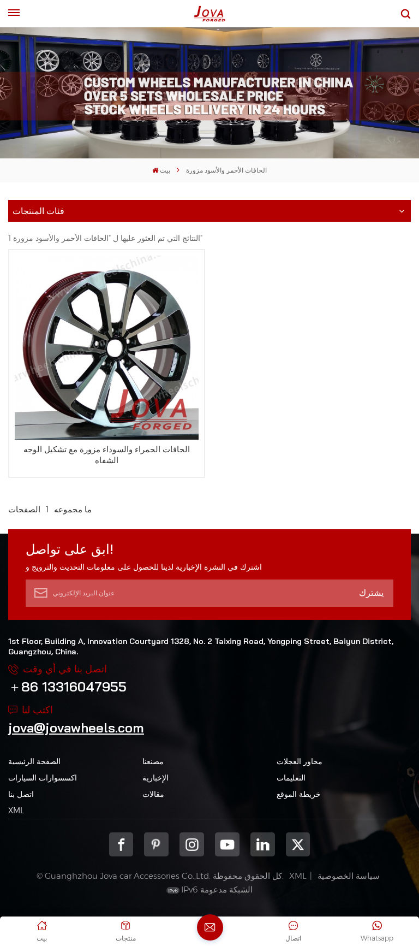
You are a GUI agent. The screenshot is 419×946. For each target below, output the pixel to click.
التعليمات (291, 778)
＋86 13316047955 (67, 686)
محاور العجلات (299, 761)
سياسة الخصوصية (349, 876)
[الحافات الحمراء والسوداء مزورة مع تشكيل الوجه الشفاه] (107, 348)
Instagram (191, 844)
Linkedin (262, 844)
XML (16, 810)
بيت (165, 170)
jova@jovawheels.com (76, 727)
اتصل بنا (21, 794)
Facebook (121, 844)
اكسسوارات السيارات (42, 778)
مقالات (153, 794)
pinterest (156, 844)
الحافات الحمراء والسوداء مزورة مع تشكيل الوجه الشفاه (106, 454)
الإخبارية (155, 778)
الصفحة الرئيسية (34, 761)
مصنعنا (153, 761)
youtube (227, 844)
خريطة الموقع (299, 794)
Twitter (298, 844)
